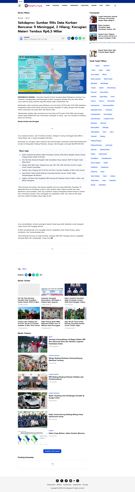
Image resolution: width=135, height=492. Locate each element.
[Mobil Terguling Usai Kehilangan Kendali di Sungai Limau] (32, 400)
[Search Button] (115, 6)
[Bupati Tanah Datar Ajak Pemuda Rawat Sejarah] (93, 53)
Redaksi (59, 485)
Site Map (85, 485)
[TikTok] (66, 480)
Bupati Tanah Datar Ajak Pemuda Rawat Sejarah (107, 51)
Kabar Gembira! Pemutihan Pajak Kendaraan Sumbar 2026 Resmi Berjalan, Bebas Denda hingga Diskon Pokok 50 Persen (53, 156)
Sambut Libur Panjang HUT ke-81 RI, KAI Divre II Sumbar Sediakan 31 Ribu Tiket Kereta (53, 170)
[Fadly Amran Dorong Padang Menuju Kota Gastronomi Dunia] (32, 419)
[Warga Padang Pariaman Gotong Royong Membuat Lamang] (32, 363)
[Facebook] (69, 38)
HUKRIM (93, 5)
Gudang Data (77, 485)
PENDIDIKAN (74, 5)
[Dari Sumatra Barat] (33, 5)
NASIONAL (56, 5)
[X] (72, 38)
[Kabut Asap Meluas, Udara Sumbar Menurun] (32, 438)
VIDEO (108, 5)
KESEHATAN (84, 5)
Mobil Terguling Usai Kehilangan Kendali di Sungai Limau (66, 397)
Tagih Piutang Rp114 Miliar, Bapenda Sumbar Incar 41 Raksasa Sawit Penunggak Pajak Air (50, 323)
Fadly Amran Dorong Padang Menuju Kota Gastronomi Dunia (66, 415)
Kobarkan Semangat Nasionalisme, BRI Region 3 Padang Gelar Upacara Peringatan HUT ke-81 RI (51, 300)
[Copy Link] (83, 38)
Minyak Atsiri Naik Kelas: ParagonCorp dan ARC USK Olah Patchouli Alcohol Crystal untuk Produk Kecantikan (52, 166)
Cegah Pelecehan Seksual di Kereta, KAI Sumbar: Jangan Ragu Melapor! (107, 18)
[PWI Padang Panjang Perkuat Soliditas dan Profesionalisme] (32, 382)
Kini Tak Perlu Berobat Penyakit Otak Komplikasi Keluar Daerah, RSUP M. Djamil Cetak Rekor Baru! (52, 161)
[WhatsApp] (80, 38)
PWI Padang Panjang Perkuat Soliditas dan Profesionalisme (66, 378)
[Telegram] (76, 38)
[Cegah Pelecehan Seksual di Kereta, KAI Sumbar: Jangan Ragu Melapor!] (93, 19)
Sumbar (51, 430)
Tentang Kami (51, 485)
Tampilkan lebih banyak (52, 451)
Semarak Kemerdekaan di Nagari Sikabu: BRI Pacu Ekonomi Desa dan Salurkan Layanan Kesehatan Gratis (67, 341)
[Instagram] (57, 480)
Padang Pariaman (54, 355)
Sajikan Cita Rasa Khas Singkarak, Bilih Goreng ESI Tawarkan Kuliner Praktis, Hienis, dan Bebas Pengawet (53, 179)
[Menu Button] (20, 6)
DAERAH (64, 5)
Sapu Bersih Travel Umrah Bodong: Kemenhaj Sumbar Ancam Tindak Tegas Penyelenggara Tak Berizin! (49, 174)
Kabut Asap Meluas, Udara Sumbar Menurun (67, 433)
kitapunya (69, 488)
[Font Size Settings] (63, 38)
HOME (48, 5)
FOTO (101, 5)
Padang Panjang (53, 374)
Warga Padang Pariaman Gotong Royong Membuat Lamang (65, 359)
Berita (24, 269)
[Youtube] (74, 480)
